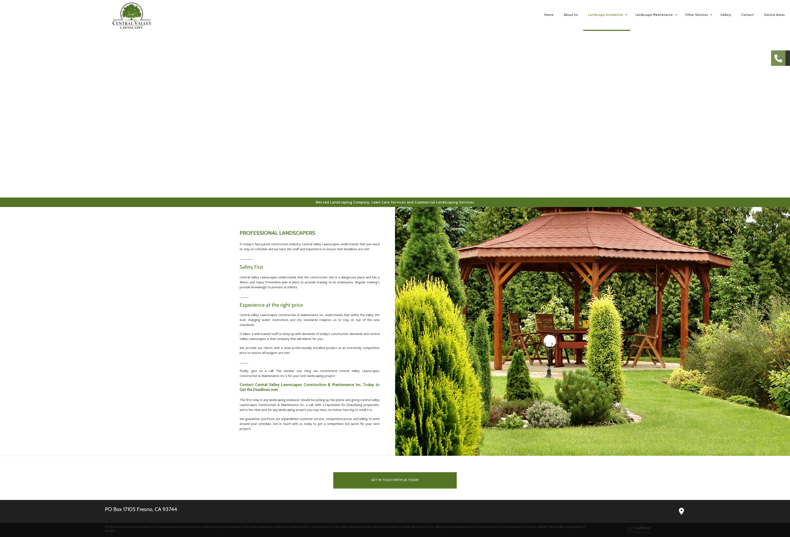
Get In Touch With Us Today (395, 480)
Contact (747, 15)
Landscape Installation (605, 15)
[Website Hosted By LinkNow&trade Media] (639, 529)
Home (549, 15)
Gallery (725, 15)
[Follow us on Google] (679, 512)
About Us (571, 15)
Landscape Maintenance (654, 15)
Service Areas (774, 15)
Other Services (696, 15)
